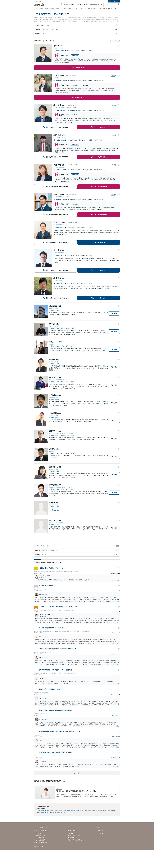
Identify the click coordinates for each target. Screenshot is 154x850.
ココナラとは (40, 837)
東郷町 (38, 812)
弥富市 (104, 810)
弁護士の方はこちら (114, 1)
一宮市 (62, 51)
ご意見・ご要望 (72, 830)
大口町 (46, 812)
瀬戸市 (42, 810)
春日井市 (47, 810)
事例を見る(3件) (75, 85)
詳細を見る (114, 313)
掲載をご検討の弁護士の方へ (76, 840)
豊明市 (81, 810)
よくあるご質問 (40, 840)
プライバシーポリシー (74, 835)
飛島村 (63, 812)
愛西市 (89, 810)
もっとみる (77, 773)
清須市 (93, 810)
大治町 (54, 812)
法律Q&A (38, 833)
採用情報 (100, 833)
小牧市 (64, 810)
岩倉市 (77, 810)
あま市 (108, 810)
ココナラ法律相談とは (42, 830)
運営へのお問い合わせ (42, 842)
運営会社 (100, 830)
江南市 (60, 810)
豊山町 (42, 812)
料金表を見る (75, 55)
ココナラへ (38, 1)
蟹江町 (59, 812)
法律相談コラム (40, 835)
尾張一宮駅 (70, 50)
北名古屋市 (99, 810)
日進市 (85, 810)
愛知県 (57, 51)
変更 (117, 25)
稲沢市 (68, 810)
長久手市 (113, 810)
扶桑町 (50, 812)
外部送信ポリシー (73, 837)
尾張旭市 (73, 810)
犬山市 (55, 810)
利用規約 (70, 833)
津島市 (51, 810)
